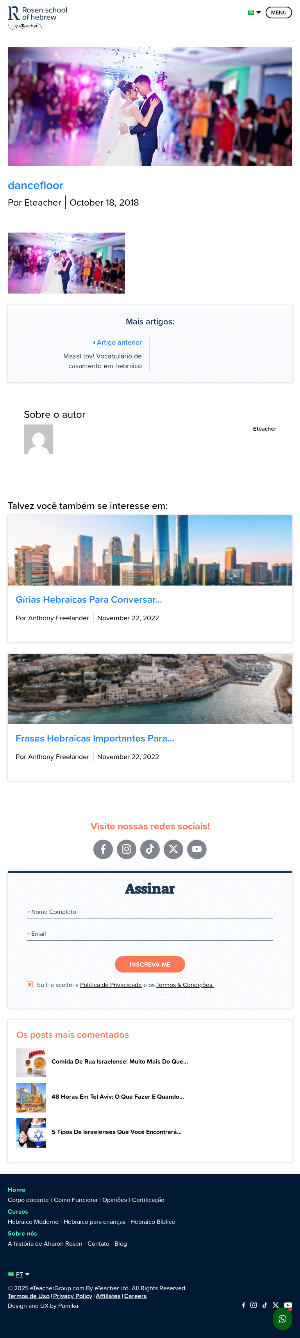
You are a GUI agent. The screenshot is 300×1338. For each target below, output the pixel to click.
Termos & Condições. (185, 984)
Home (16, 1189)
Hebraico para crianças (94, 1221)
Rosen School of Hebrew (39, 16)
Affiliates (108, 1295)
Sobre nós (23, 1233)
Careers (135, 1295)
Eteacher (264, 429)
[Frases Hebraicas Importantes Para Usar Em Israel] (150, 689)
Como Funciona (75, 1199)
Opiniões (114, 1199)
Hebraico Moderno (33, 1221)
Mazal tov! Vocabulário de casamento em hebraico (102, 354)
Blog (120, 1243)
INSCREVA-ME (150, 964)
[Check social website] (243, 1305)
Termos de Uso (29, 1295)
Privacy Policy (72, 1295)
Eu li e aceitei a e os (125, 984)
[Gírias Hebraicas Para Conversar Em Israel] (150, 550)
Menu (279, 12)
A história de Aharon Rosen (45, 1243)
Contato (98, 1243)
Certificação (148, 1199)
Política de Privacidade (111, 984)
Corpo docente (28, 1199)
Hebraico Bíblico (152, 1221)
